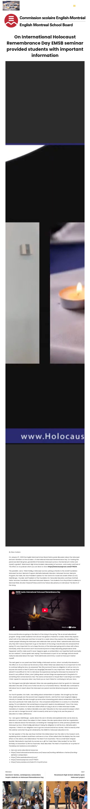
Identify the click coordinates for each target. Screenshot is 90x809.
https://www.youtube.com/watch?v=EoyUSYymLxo (29, 762)
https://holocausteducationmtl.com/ (24, 757)
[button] (74, 6)
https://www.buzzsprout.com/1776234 (62, 567)
